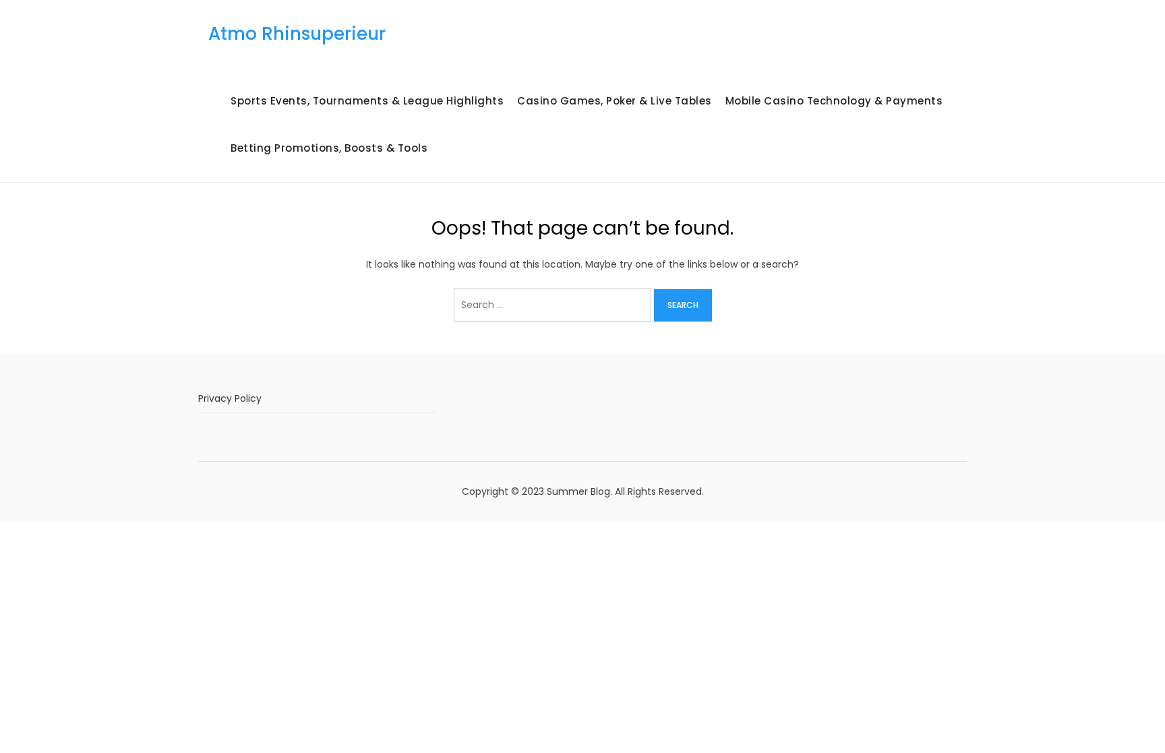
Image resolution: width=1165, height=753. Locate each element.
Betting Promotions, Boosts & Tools (329, 148)
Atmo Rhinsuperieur (297, 34)
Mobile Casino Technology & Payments (834, 101)
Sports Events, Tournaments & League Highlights (367, 101)
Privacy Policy (230, 398)
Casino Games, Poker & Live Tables (614, 101)
